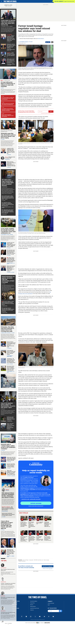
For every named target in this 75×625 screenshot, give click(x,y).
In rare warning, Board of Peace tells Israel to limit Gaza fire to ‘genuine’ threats (11, 352)
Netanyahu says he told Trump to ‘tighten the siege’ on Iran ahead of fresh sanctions (11, 46)
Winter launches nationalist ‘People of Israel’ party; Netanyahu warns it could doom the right (31, 538)
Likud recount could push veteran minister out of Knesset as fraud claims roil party (8, 514)
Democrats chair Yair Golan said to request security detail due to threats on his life (11, 459)
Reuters (11, 234)
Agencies (11, 26)
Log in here (50, 568)
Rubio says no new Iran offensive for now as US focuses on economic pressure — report (11, 61)
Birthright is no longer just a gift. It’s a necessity (8, 598)
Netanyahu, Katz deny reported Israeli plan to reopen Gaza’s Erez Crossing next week (7, 329)
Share (48, 42)
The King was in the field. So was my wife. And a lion (8, 613)
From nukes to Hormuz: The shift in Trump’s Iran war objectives (11, 54)
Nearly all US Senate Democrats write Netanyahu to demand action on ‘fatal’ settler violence (11, 268)
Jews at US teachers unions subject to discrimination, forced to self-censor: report (8, 405)
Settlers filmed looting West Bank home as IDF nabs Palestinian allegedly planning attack (11, 259)
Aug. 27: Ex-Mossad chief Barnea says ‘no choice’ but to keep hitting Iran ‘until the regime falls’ (11, 38)
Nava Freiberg (10, 49)
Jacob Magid (3, 26)
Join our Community (59, 1)
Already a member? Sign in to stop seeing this (35, 505)
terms (49, 113)
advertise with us (33, 606)
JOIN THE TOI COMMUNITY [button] (48, 566)
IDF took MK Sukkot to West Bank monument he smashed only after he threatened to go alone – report (8, 198)
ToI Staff (31, 41)
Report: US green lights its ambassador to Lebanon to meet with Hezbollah (7, 115)
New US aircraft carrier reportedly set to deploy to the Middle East (8, 104)
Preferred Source (41, 38)
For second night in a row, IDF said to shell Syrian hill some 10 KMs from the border (8, 98)
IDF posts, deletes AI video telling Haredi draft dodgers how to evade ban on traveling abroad (8, 303)
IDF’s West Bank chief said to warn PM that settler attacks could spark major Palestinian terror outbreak (8, 211)
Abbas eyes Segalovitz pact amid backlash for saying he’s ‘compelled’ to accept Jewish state (11, 472)
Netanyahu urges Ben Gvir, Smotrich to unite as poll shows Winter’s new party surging (8, 136)
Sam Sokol (9, 154)
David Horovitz (7, 159)
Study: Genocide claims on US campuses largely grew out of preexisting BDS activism (10, 426)
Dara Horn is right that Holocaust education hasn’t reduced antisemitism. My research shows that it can (8, 574)
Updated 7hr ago (7, 80)
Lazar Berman (21, 41)
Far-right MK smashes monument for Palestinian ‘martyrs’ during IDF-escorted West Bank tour (8, 204)
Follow (26, 41)
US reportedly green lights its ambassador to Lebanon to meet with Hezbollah (8, 84)
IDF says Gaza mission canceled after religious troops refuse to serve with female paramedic (24, 524)
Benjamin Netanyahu (22, 561)
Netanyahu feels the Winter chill (39, 523)
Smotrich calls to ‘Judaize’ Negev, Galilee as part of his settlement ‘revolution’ (8, 446)
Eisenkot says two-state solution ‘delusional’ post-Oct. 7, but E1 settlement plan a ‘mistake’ (11, 244)
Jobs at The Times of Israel (34, 608)
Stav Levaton (5, 214)
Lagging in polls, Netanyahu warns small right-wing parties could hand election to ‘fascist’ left (11, 151)
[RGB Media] (38, 622)
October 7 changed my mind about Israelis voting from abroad (8, 584)
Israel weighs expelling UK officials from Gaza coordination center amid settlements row (47, 524)
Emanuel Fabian (5, 312)
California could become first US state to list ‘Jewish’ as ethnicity (11, 419)
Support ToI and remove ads (69, 1)
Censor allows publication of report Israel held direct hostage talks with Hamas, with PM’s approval (7, 524)
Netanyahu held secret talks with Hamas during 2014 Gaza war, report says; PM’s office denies (11, 552)
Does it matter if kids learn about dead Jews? (8, 570)
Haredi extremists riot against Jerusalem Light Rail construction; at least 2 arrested (8, 279)
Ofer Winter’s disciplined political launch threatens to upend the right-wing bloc (8, 508)
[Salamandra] (47, 622)
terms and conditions (33, 601)
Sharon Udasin (10, 421)
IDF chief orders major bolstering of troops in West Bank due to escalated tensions (47, 538)
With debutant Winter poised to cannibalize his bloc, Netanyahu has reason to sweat (8, 495)
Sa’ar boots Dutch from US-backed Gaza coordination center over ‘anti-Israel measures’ (10, 368)
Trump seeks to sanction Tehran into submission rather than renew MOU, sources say (8, 23)
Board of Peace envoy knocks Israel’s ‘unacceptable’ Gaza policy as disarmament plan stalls (31, 525)
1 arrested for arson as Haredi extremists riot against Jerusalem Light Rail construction (8, 109)
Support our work (35, 503)
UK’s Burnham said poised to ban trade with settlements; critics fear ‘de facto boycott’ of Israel (24, 538)
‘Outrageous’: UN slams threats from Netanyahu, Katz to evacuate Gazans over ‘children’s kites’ (11, 360)
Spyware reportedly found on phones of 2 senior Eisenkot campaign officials (11, 465)
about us (31, 604)
